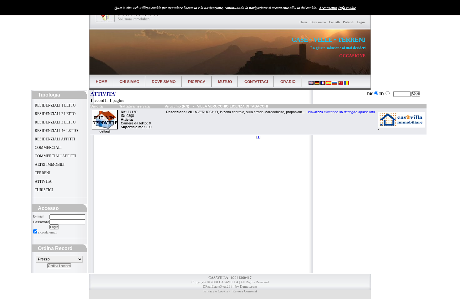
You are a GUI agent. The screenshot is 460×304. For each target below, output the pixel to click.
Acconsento (328, 7)
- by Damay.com (244, 286)
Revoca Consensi (244, 291)
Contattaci (256, 82)
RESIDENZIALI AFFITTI (54, 139)
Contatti (334, 22)
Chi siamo (129, 82)
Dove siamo (318, 22)
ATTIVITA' (43, 181)
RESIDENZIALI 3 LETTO (55, 122)
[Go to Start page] (105, 16)
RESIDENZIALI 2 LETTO (55, 114)
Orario (287, 82)
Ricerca (197, 82)
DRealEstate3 (212, 286)
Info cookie (347, 7)
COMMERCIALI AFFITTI (55, 156)
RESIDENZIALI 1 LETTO (55, 105)
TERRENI (42, 173)
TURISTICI (43, 190)
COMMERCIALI (48, 147)
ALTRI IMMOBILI (49, 164)
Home (303, 22)
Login (361, 22)
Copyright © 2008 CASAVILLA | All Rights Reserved (230, 282)
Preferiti (348, 22)
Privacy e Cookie (215, 291)
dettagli (105, 131)
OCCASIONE (352, 56)
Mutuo (225, 82)
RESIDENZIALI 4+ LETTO (56, 130)
